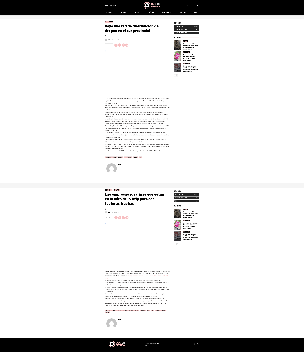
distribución (108, 157)
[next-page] (177, 75)
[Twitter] (194, 5)
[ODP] (106, 40)
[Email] (126, 45)
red (125, 157)
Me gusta (196, 26)
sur (140, 157)
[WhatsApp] (123, 45)
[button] (197, 5)
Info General (186, 52)
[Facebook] (187, 5)
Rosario (129, 157)
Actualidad (109, 22)
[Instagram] (190, 5)
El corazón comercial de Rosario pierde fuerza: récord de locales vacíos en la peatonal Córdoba (190, 46)
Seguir (196, 29)
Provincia (120, 157)
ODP (109, 40)
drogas (114, 157)
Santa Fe (135, 157)
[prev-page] (175, 75)
